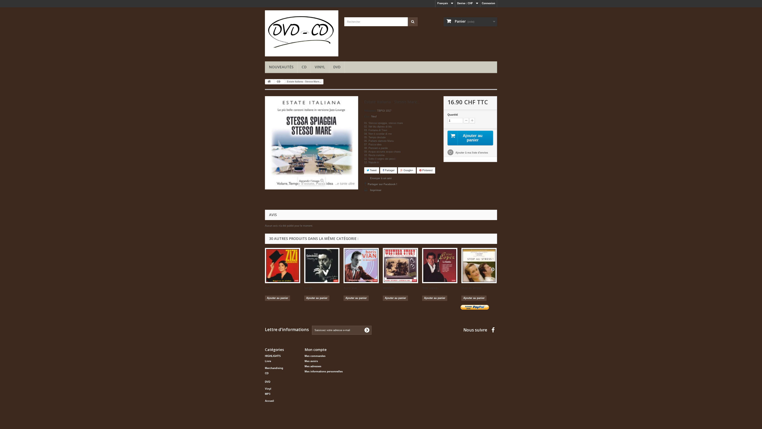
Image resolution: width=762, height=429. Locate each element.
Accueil (269, 400)
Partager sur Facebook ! (382, 184)
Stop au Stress (471, 288)
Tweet (373, 170)
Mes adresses (313, 366)
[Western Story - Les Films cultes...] (400, 265)
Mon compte (316, 349)
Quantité (452, 114)
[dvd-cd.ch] (301, 33)
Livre (268, 361)
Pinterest (427, 170)
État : (367, 116)
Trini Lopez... (430, 288)
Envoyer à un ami (381, 178)
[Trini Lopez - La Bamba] (439, 265)
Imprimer (375, 190)
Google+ (408, 170)
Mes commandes (315, 356)
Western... (389, 288)
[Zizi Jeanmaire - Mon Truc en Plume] (282, 265)
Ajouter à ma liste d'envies (471, 152)
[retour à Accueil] (269, 81)
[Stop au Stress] (479, 265)
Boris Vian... (351, 288)
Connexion (488, 3)
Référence (370, 110)
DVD (337, 67)
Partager (389, 170)
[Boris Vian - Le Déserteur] (361, 265)
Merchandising (274, 368)
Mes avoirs (311, 361)
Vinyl (320, 67)
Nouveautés (281, 67)
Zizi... (268, 288)
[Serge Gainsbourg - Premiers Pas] (322, 265)
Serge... (309, 288)
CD (304, 67)
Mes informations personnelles (324, 371)
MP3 (267, 393)
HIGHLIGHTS (273, 356)
